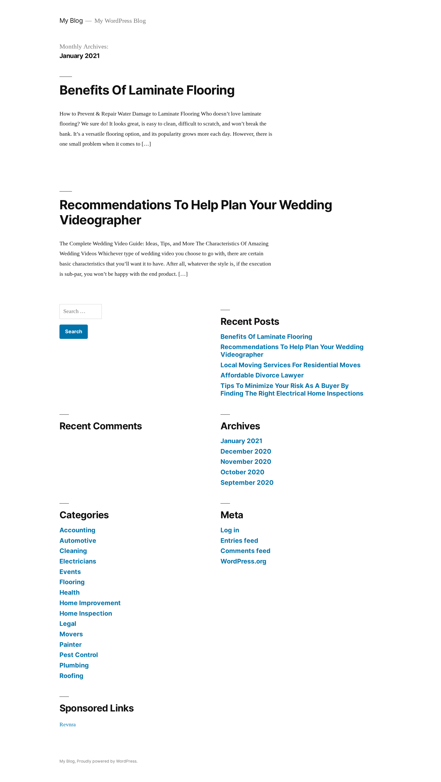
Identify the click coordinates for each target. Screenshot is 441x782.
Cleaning (73, 551)
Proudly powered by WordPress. (107, 761)
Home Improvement (90, 603)
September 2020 (247, 482)
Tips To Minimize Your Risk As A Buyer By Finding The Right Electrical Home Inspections (291, 389)
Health (69, 592)
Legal (67, 623)
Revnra (67, 724)
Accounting (77, 530)
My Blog (71, 20)
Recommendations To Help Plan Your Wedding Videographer (195, 212)
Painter (70, 644)
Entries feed (239, 540)
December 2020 (245, 451)
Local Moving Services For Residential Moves (290, 365)
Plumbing (74, 665)
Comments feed (245, 551)
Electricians (77, 561)
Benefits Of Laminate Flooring (147, 90)
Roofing (71, 676)
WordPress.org (243, 561)
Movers (71, 634)
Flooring (72, 582)
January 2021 (241, 441)
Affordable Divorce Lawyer (262, 375)
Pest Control (78, 655)
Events (70, 572)
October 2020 (242, 472)
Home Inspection (85, 613)
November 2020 (245, 461)
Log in (229, 530)
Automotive (77, 540)
